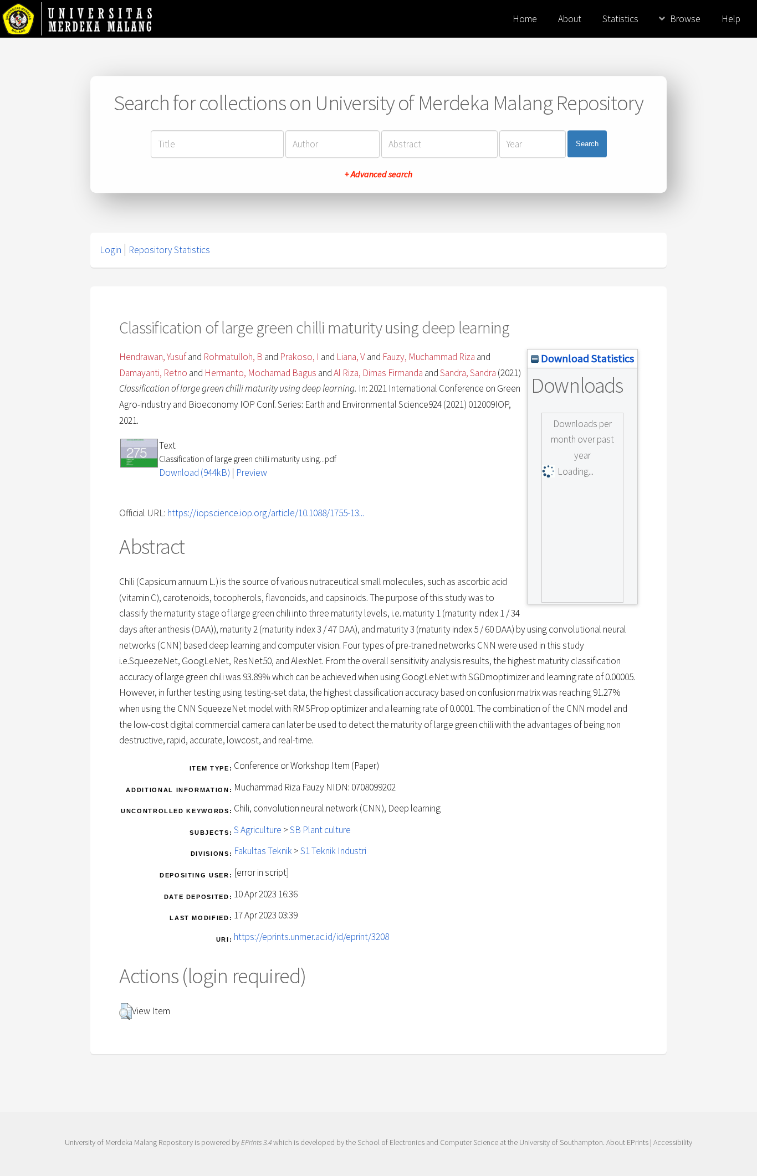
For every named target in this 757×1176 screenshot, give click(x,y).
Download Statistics (586, 358)
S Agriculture (258, 830)
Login (110, 250)
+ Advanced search (378, 173)
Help (731, 19)
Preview (251, 472)
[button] (125, 1011)
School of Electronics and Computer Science (427, 1142)
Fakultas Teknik (263, 851)
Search (587, 144)
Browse (685, 19)
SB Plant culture (320, 830)
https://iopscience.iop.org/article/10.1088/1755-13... (265, 513)
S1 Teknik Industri (333, 851)
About (569, 19)
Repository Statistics (169, 250)
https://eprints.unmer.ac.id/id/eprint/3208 (311, 937)
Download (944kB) (194, 472)
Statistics (620, 19)
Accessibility (672, 1142)
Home (525, 19)
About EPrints (627, 1142)
